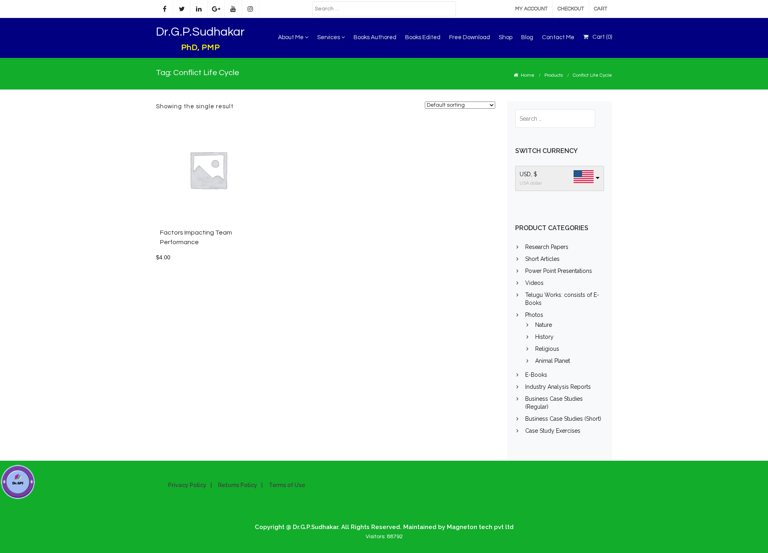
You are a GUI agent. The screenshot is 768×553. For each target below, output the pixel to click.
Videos (534, 283)
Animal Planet (552, 361)
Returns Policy (237, 485)
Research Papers (546, 247)
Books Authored (375, 37)
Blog (527, 37)
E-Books (536, 375)
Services (329, 37)
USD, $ (528, 174)
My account (531, 9)
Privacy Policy (187, 485)
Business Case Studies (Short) (563, 419)
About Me (291, 37)
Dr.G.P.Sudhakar (200, 32)
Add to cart (226, 173)
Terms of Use (287, 485)
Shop (505, 37)
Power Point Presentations (558, 271)
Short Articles (542, 259)
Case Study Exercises (552, 431)
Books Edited (422, 37)
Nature (543, 325)
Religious (547, 349)
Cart (600, 9)
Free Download (469, 37)
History (544, 337)
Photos (534, 315)
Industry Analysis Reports (558, 387)
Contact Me (558, 37)
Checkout (571, 9)
